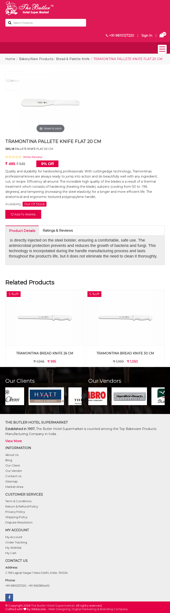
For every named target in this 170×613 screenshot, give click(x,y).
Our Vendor (13, 470)
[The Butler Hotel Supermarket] (85, 8)
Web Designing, (59, 609)
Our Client (12, 465)
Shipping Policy (16, 517)
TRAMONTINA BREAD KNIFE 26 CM (44, 353)
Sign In (146, 35)
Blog (8, 460)
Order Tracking (16, 542)
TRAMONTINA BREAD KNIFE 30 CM (125, 353)
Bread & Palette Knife (73, 59)
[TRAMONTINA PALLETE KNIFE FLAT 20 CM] (14, 81)
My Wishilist (13, 547)
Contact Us (13, 476)
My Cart (10, 553)
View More (13, 441)
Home (10, 59)
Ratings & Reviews (58, 230)
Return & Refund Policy (21, 506)
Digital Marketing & (85, 609)
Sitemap (11, 481)
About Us (11, 455)
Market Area (14, 486)
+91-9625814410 (39, 585)
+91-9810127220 (121, 35)
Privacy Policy (15, 511)
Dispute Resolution (19, 522)
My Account (13, 537)
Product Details (22, 230)
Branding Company (114, 609)
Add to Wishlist (25, 214)
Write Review (32, 157)
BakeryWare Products (36, 59)
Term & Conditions (18, 501)
